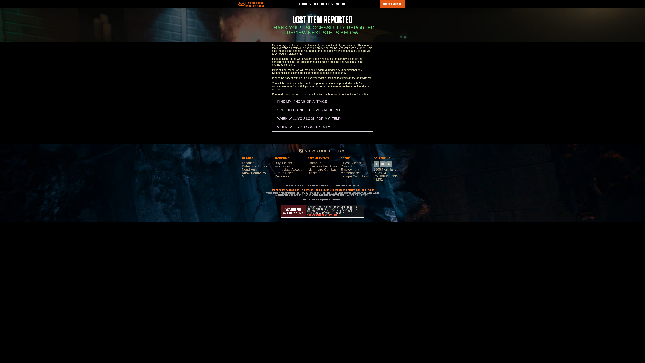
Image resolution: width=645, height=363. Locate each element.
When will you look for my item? (309, 118)
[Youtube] (383, 164)
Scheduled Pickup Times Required (309, 110)
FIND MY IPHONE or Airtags (302, 101)
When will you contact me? (303, 127)
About (303, 4)
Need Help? (321, 4)
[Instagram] (389, 164)
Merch (340, 4)
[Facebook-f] (376, 164)
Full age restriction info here (322, 215)
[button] (322, 101)
